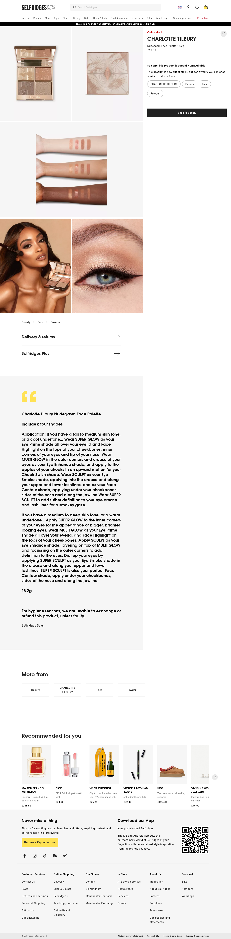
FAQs (25, 888)
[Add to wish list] (224, 34)
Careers (155, 896)
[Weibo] (65, 858)
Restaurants (125, 888)
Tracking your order (66, 903)
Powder (55, 322)
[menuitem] (25, 18)
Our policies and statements (160, 919)
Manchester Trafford (99, 896)
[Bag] (205, 7)
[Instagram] (35, 858)
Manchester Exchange (99, 903)
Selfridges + (61, 896)
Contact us (28, 881)
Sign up (150, 23)
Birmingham (93, 888)
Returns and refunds (35, 896)
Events (122, 903)
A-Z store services (129, 881)
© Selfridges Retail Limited (34, 936)
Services (123, 896)
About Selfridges (160, 888)
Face (40, 322)
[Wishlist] (197, 7)
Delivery (59, 881)
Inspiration (156, 881)
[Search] (75, 7)
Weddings (188, 896)
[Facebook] (24, 858)
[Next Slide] (215, 777)
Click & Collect (62, 888)
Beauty (26, 322)
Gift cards (28, 910)
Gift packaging (30, 917)
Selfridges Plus (35, 353)
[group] (115, 777)
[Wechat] (55, 858)
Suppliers (156, 903)
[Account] (188, 7)
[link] (36, 798)
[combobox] (118, 7)
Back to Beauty (187, 112)
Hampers (187, 888)
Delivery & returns (38, 337)
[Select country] (179, 7)
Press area (156, 910)
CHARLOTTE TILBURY (171, 39)
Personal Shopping (33, 903)
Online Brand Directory (62, 912)
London (90, 881)
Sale (184, 881)
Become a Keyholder (37, 842)
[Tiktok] (45, 858)
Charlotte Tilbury (38, 414)
